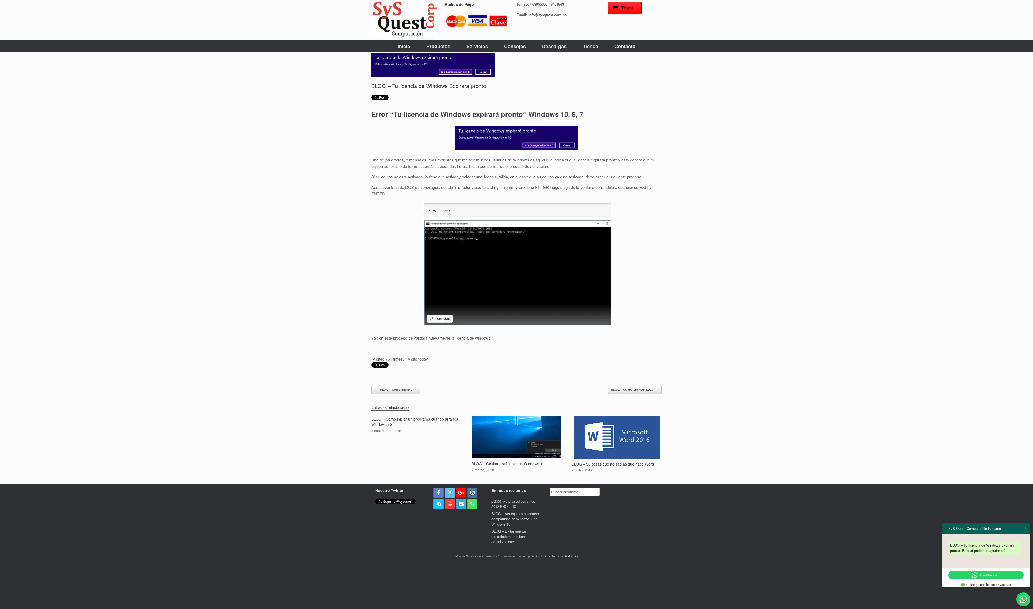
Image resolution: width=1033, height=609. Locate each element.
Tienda (590, 46)
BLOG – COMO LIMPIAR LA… (635, 390)
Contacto (624, 46)
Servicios (477, 46)
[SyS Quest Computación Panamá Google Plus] (461, 493)
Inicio (404, 46)
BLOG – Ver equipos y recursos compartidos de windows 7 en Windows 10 (516, 519)
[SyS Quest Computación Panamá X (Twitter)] (450, 493)
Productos (438, 46)
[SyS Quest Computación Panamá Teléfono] (472, 504)
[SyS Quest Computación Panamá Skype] (438, 504)
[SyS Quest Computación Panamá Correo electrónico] (461, 504)
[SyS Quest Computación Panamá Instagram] (472, 493)
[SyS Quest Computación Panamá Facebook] (438, 493)
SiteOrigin (571, 556)
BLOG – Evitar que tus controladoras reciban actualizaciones (509, 536)
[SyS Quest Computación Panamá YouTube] (450, 504)
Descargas (554, 46)
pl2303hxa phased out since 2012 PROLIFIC (513, 504)
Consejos (515, 46)
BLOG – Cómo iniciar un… (396, 390)
